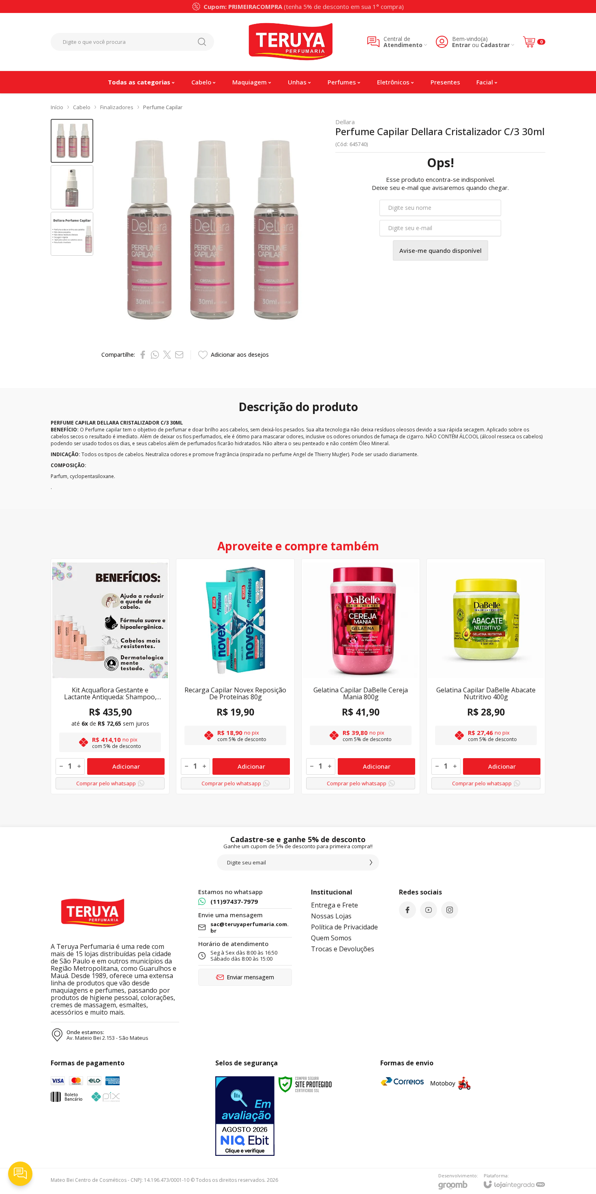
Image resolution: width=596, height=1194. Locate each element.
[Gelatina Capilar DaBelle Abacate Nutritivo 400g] (486, 676)
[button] (72, 141)
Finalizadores (116, 107)
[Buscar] (202, 42)
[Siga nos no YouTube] (428, 909)
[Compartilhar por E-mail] (179, 355)
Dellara (345, 122)
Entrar (461, 45)
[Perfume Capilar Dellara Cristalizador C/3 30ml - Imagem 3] (72, 234)
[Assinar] (371, 862)
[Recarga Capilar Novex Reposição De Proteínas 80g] (235, 676)
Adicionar (126, 766)
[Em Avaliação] (244, 1116)
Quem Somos (331, 937)
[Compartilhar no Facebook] (143, 355)
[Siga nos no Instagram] (449, 909)
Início (57, 107)
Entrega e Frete (334, 905)
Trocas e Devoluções (342, 948)
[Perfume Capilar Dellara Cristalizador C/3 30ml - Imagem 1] (71, 141)
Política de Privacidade (344, 926)
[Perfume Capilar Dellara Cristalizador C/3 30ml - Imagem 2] (72, 187)
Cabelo (81, 107)
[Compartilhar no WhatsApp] (155, 355)
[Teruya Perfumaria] (290, 42)
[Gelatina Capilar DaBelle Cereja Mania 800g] (361, 676)
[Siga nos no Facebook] (407, 909)
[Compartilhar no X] (167, 355)
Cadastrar (495, 45)
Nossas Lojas (331, 916)
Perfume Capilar (162, 107)
